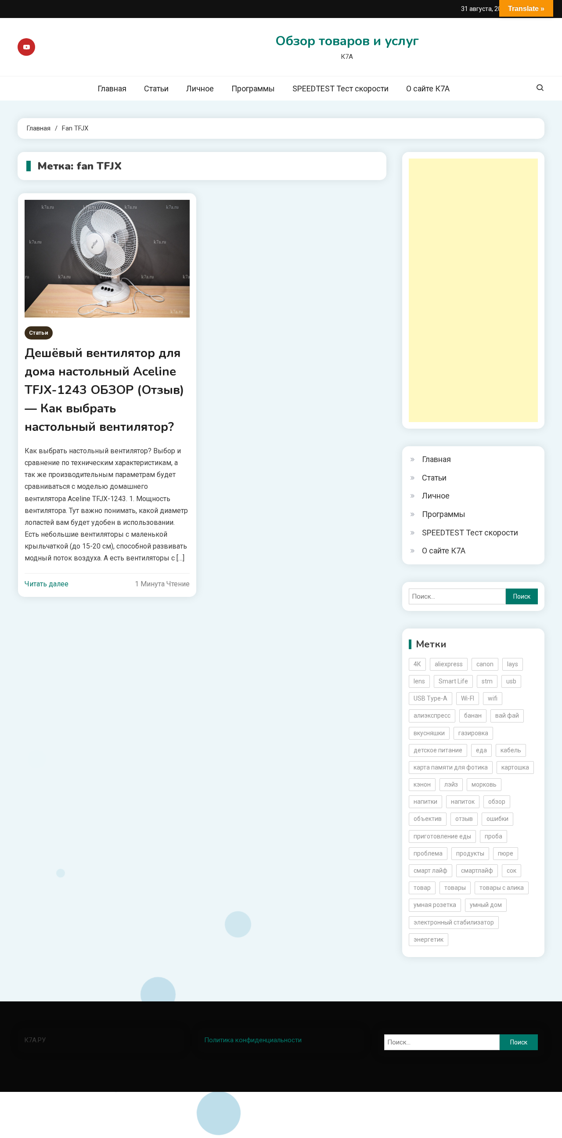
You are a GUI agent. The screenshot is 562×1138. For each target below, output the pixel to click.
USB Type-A (430, 698)
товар (422, 887)
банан (473, 715)
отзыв (464, 818)
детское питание (438, 750)
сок (511, 870)
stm (487, 681)
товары (455, 887)
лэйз (451, 784)
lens (419, 681)
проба (493, 836)
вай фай (507, 715)
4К (417, 664)
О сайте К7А (428, 88)
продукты (470, 853)
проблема (428, 853)
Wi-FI (467, 698)
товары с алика (501, 887)
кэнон (422, 784)
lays (512, 664)
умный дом (486, 904)
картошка (515, 767)
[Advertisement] (473, 290)
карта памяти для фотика (451, 767)
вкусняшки (429, 733)
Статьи (156, 88)
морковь (484, 784)
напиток (463, 801)
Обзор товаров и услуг (347, 41)
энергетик (428, 939)
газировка (473, 733)
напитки (425, 801)
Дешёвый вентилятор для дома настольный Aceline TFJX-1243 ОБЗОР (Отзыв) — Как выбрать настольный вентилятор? (104, 390)
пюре (505, 853)
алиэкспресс (432, 715)
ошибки (497, 818)
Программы (253, 88)
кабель (511, 750)
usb (511, 681)
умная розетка (435, 904)
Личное (200, 88)
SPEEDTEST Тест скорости (340, 88)
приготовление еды (442, 836)
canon (485, 664)
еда (481, 750)
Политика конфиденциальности (253, 1040)
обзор (496, 801)
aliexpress (449, 664)
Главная (111, 88)
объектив (428, 818)
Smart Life (453, 681)
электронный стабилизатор (454, 922)
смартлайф (477, 870)
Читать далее (46, 584)
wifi (492, 698)
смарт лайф (430, 870)
